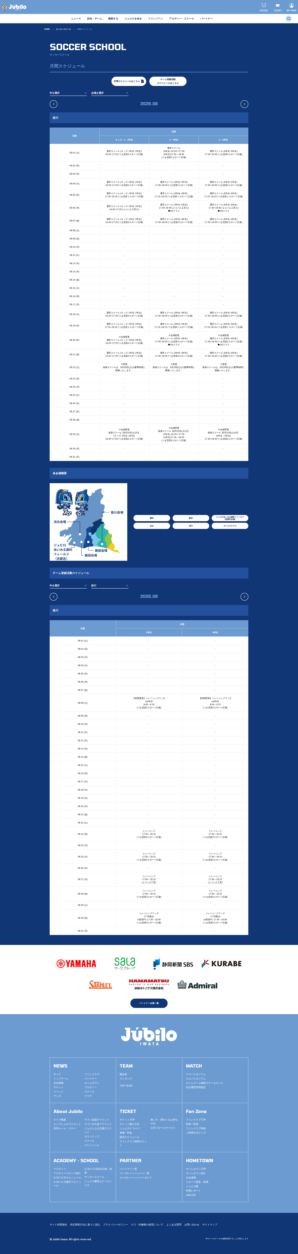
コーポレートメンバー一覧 (134, 1173)
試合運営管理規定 (196, 1087)
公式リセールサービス (163, 1127)
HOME (47, 29)
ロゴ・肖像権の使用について (147, 1224)
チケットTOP (127, 1119)
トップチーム (61, 1078)
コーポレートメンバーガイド (136, 1177)
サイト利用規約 (58, 1224)
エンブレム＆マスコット (67, 1124)
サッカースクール (63, 29)
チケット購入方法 (130, 1124)
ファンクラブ (91, 1074)
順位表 (123, 1074)
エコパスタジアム (196, 1078)
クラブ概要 (60, 1119)
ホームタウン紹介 (196, 1173)
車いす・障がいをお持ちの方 (164, 1121)
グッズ (57, 1096)
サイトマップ (209, 1224)
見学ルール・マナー (65, 1128)
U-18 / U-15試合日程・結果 (98, 1171)
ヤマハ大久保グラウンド (98, 1124)
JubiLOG (191, 1195)
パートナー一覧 (128, 1169)
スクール (89, 1091)
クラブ (88, 1096)
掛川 (191, 526)
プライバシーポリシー (115, 1224)
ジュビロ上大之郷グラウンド (98, 1130)
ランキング (126, 1078)
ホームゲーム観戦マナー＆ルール (204, 1083)
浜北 (152, 526)
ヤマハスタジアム (196, 1074)
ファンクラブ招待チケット (133, 1143)
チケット (58, 1087)
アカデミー (90, 1087)
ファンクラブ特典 (196, 1128)
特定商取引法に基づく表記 (85, 1224)
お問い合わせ (191, 1224)
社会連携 (191, 1177)
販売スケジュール (130, 1137)
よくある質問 (173, 1224)
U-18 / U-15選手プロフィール (67, 1184)
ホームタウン (91, 1083)
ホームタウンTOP (196, 1169)
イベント (58, 1091)
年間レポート (193, 1190)
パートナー (90, 1078)
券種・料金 (126, 1132)
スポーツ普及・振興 (197, 1182)
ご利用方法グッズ (196, 1132)
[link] (84, 29)
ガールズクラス (230, 526)
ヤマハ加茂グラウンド (96, 1119)
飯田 (191, 518)
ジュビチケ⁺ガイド (130, 1128)
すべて (57, 1074)
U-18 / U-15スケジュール (67, 1177)
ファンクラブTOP (196, 1119)
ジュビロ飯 (192, 1186)
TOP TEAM (126, 1085)
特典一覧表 (192, 1124)
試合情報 (58, 1083)
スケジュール (91, 1145)
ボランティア (91, 1136)
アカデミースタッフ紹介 (67, 1173)
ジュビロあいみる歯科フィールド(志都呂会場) (230, 518)
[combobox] (68, 93)
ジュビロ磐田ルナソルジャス (98, 1183)
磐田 (152, 518)
